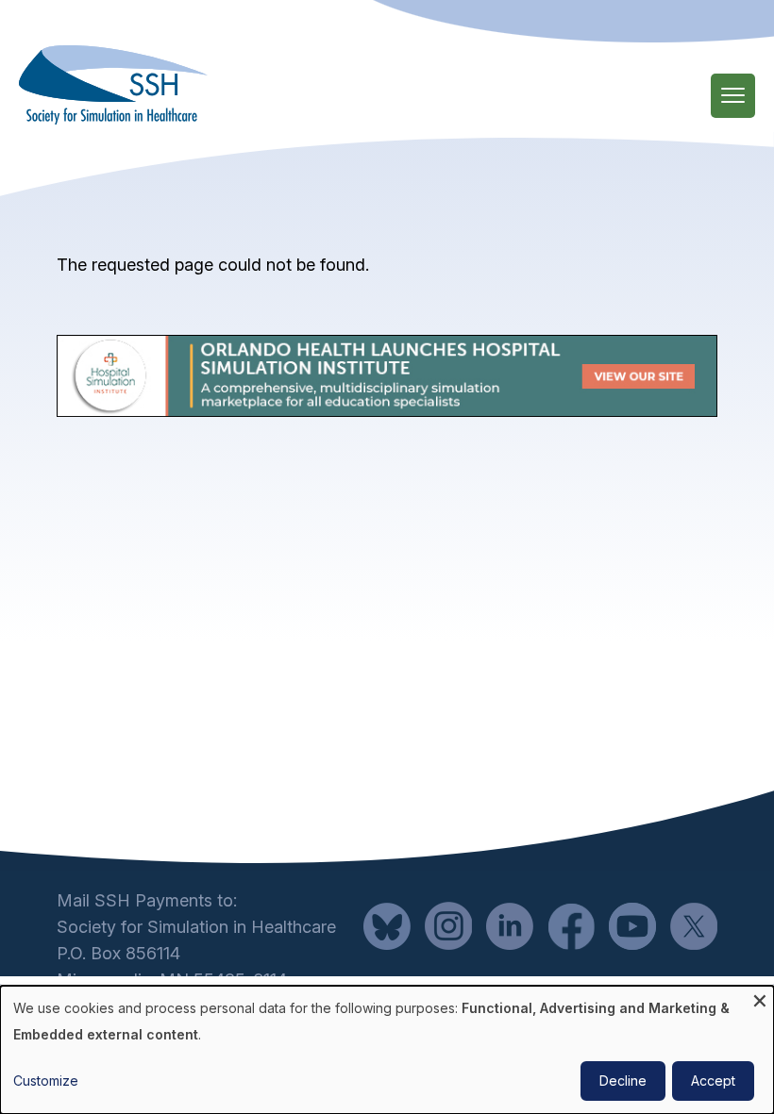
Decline (623, 1080)
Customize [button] (45, 1080)
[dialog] (387, 1050)
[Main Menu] (733, 96)
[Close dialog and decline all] (760, 997)
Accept (713, 1080)
